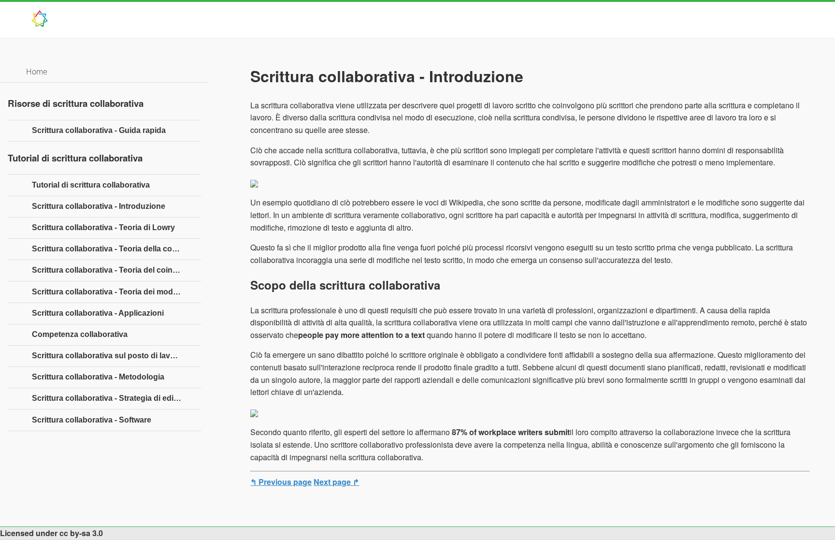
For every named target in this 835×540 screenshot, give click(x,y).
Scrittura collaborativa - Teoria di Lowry (103, 227)
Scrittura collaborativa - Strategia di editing (109, 398)
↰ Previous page (281, 481)
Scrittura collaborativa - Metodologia (98, 377)
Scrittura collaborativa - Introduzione (98, 206)
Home (36, 71)
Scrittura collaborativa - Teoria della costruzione (116, 249)
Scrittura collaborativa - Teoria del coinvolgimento (116, 270)
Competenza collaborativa (80, 334)
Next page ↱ (336, 481)
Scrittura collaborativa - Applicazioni (98, 313)
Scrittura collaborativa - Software (91, 420)
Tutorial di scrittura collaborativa (91, 185)
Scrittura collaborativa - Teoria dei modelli (107, 292)
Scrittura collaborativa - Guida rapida (99, 130)
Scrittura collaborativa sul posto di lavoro (107, 355)
